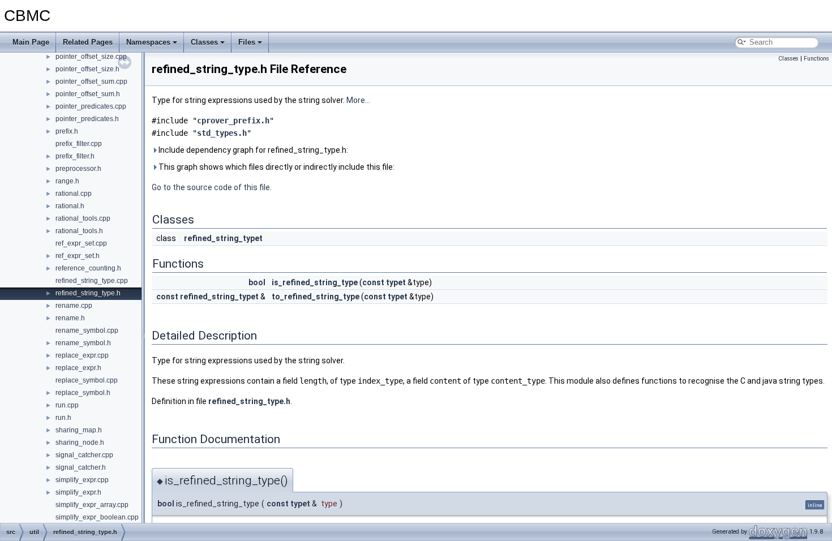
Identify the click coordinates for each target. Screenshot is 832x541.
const (373, 282)
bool (256, 282)
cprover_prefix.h (233, 120)
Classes (204, 42)
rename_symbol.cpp (86, 330)
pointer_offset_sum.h (87, 94)
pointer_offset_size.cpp (91, 57)
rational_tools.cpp (82, 218)
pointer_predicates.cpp (90, 106)
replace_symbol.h (82, 393)
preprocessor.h (78, 169)
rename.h (70, 318)
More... (358, 100)
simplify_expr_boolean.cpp (97, 517)
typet (396, 282)
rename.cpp (73, 306)
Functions (816, 58)
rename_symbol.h (83, 343)
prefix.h (66, 131)
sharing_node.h (79, 442)
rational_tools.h (79, 231)
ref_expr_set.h (77, 256)
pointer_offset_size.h (87, 69)
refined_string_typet (223, 238)
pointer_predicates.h (87, 119)
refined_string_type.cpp (91, 281)
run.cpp (67, 405)
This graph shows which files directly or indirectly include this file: (275, 166)
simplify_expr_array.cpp (91, 505)
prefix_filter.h (75, 156)
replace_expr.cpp (82, 355)
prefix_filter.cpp (78, 144)
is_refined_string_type (315, 282)
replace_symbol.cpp (86, 380)
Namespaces (148, 42)
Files (246, 42)
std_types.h (222, 133)
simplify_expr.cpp (82, 480)
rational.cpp (73, 193)
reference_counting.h (88, 268)
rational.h (69, 206)
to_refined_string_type (315, 296)
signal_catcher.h (80, 467)
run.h (63, 418)
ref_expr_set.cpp (81, 243)
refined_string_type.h (88, 293)
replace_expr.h (78, 368)
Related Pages (88, 42)
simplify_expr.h (78, 492)
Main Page (30, 42)
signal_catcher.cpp (84, 455)
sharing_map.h (78, 430)
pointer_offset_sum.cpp (91, 81)
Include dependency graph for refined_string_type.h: (252, 149)
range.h (67, 181)
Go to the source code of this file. (212, 187)
